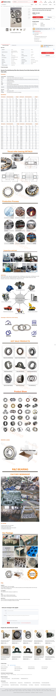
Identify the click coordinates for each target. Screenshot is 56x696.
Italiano (24, 690)
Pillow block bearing (3, 668)
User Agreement (33, 692)
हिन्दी (39, 690)
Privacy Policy (41, 692)
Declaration (37, 692)
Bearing (14, 6)
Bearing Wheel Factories (27, 682)
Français (17, 690)
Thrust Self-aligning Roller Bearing (20, 6)
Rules (54, 4)
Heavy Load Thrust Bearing (15, 678)
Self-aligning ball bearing (31, 668)
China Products (11, 689)
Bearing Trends (37, 684)
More (1, 686)
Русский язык (20, 690)
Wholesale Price (29, 689)
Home (1, 6)
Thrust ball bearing (3, 670)
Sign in (54, 2)
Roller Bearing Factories (13, 682)
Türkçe (45, 690)
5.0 (44, 46)
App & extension (45, 4)
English (7, 690)
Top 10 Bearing (31, 684)
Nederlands (29, 690)
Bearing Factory (20, 682)
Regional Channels (38, 689)
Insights (50, 689)
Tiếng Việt (48, 690)
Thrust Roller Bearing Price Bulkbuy (45, 684)
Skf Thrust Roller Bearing (23, 684)
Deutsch (26, 690)
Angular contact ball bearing (18, 668)
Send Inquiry (38, 17)
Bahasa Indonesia (52, 690)
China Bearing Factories (5, 682)
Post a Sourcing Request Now (26, 622)
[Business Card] (53, 49)
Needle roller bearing (17, 670)
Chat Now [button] (50, 17)
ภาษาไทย (42, 690)
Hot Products (6, 689)
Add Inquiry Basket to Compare (16, 32)
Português (13, 690)
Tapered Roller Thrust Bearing (15, 684)
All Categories (4, 4)
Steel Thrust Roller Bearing (36, 682)
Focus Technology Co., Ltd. (22, 692)
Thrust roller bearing (44, 668)
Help (40, 4)
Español (10, 690)
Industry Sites (33, 689)
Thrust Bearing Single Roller (45, 682)
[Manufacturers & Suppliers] (5, 2)
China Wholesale (24, 689)
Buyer (36, 4)
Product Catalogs (13, 665)
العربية (32, 690)
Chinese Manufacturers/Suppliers (18, 689)
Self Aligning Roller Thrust (24, 678)
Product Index (43, 689)
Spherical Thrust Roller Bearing (28, 6)
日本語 (37, 690)
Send (8, 622)
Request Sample (47, 19)
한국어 (35, 690)
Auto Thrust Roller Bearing (5, 684)
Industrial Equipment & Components (7, 6)
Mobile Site (47, 689)
